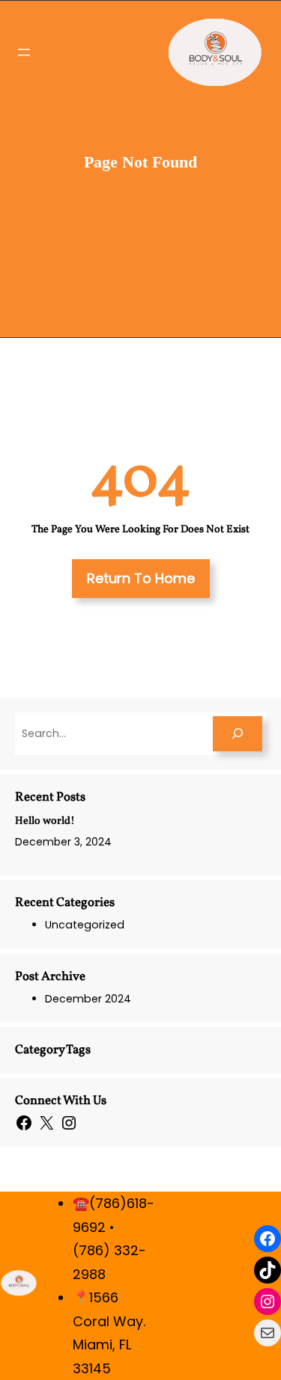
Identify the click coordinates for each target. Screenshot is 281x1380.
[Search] (237, 733)
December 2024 (88, 998)
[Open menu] (24, 52)
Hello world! (45, 821)
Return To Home (141, 578)
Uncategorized (84, 924)
